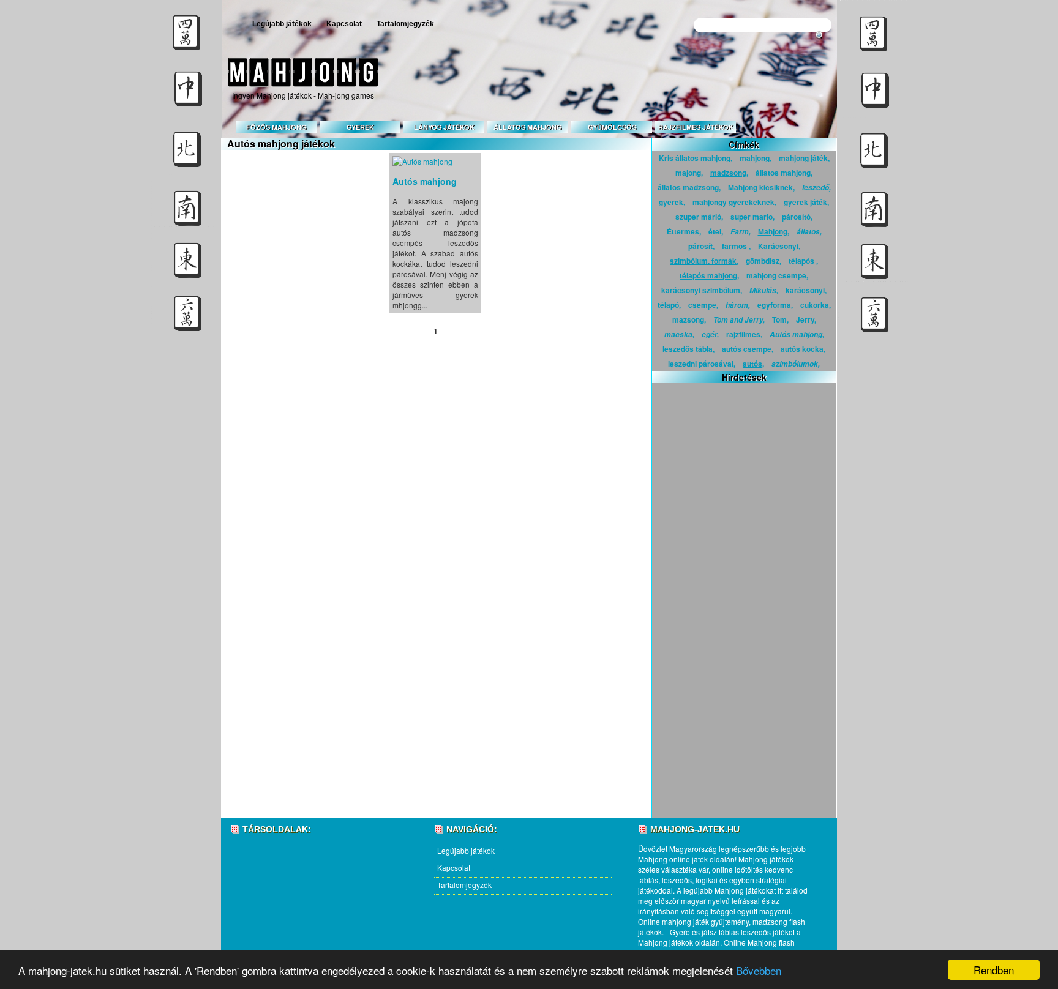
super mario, (752, 216)
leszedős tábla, (688, 348)
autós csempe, (747, 348)
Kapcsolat (344, 24)
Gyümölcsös (612, 127)
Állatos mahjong (527, 127)
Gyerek (360, 127)
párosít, (701, 246)
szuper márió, (699, 216)
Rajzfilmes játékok (695, 127)
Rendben (994, 969)
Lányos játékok (444, 127)
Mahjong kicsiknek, (761, 187)
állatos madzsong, (689, 187)
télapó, (669, 304)
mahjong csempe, (777, 275)
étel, (715, 231)
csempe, (703, 304)
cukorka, (815, 304)
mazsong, (689, 319)
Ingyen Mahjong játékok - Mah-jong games (303, 95)
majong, (689, 172)
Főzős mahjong (276, 127)
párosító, (797, 216)
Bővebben (758, 970)
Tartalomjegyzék (405, 24)
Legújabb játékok (282, 24)
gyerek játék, (806, 201)
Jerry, (806, 319)
